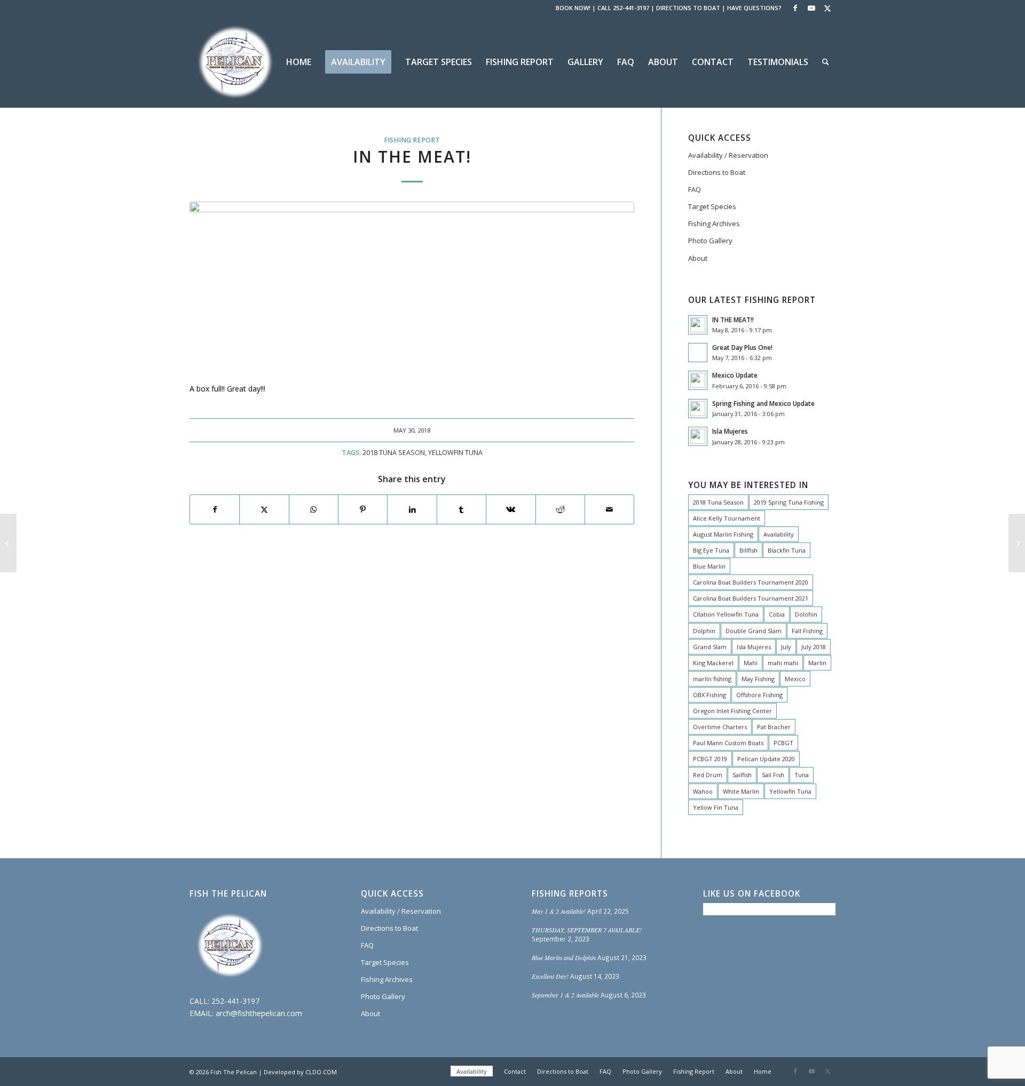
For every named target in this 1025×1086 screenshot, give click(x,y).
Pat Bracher (774, 727)
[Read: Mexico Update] (697, 380)
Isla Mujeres (730, 431)
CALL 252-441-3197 (623, 8)
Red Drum (707, 775)
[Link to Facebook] (795, 8)
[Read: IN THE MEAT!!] (697, 324)
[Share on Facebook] (214, 509)
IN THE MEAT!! (733, 319)
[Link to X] (827, 8)
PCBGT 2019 (710, 759)
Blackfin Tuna (787, 550)
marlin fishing (712, 679)
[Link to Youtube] (811, 8)
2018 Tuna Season (393, 452)
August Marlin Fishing (723, 534)
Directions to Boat (716, 172)
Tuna (801, 775)
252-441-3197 (235, 1001)
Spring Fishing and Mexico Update (763, 403)
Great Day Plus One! (742, 347)
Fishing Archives (714, 223)
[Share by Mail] (609, 509)
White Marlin (741, 791)
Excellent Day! (550, 976)
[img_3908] (412, 286)
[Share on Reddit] (560, 509)
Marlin (817, 663)
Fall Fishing (807, 631)
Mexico (795, 679)
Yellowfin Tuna (455, 452)
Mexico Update (735, 375)
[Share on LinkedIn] (412, 509)
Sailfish (742, 775)
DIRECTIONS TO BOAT (688, 8)
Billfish (748, 550)
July (786, 647)
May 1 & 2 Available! (559, 911)
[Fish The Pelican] (235, 62)
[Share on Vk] (510, 509)
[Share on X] (264, 509)
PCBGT (783, 743)
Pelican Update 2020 (766, 759)
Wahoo (703, 791)
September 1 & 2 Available (565, 995)
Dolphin (704, 631)
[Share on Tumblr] (461, 509)
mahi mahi (783, 663)
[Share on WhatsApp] (313, 509)
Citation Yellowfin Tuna (726, 614)
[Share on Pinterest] (362, 509)
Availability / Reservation (728, 155)
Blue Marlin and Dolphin (564, 957)
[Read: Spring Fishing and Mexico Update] (697, 408)
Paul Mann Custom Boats (728, 743)
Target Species (712, 206)
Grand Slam (710, 647)
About (697, 258)
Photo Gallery (710, 240)
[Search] (825, 62)
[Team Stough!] (1016, 543)
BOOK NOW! (573, 8)
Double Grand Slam (754, 631)
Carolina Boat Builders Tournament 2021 (750, 598)
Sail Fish (773, 775)
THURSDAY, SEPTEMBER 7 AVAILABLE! (587, 929)
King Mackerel (713, 663)
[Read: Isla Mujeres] (697, 436)
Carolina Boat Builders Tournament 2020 (750, 582)
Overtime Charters (720, 727)
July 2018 (813, 647)
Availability (778, 534)
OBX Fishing (709, 695)
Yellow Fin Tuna (715, 807)
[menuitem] (298, 62)
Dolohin (806, 614)
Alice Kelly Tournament (726, 518)
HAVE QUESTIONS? (754, 8)
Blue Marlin (709, 566)
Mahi (751, 663)
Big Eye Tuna (711, 550)
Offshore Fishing (759, 695)
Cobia (777, 614)
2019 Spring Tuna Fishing (789, 502)
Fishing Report (412, 140)
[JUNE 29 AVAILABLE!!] (8, 543)
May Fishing (758, 679)
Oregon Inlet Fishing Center (732, 711)
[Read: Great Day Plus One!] (697, 352)
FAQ (694, 189)
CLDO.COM (321, 1072)
